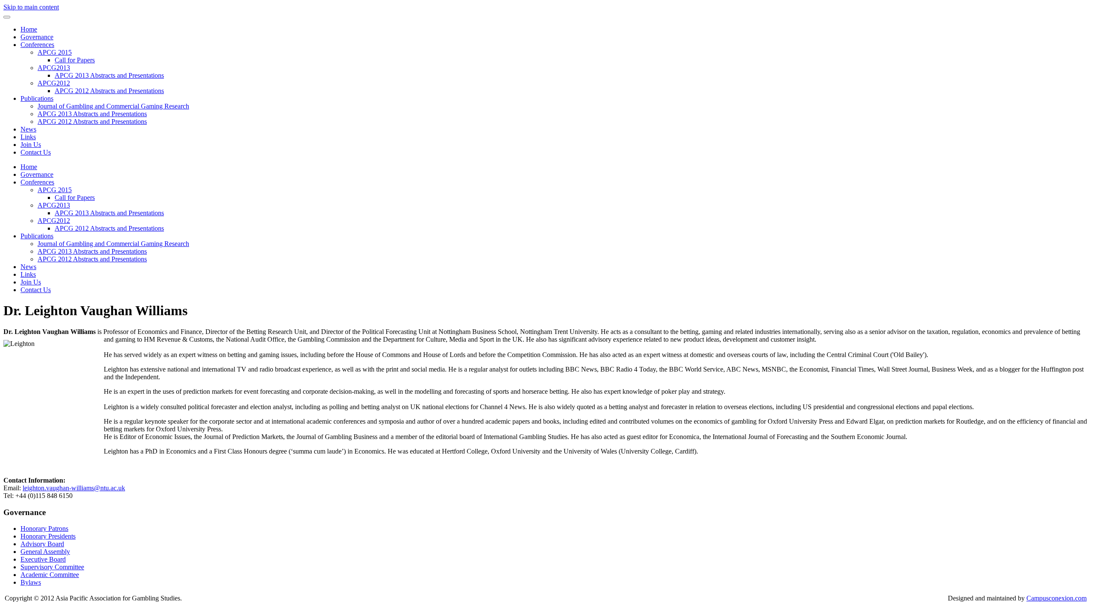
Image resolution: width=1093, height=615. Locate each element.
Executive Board (43, 559)
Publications (36, 98)
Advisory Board (42, 544)
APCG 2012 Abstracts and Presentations (109, 90)
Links (28, 137)
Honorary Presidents (48, 536)
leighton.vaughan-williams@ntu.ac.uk (74, 488)
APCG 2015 (55, 52)
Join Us (30, 144)
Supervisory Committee (52, 567)
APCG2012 (54, 83)
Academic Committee (49, 574)
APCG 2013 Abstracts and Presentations (109, 75)
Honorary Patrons (44, 528)
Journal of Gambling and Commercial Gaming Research (113, 106)
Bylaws (30, 582)
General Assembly (45, 551)
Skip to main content (31, 7)
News (28, 129)
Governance (36, 37)
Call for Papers (75, 60)
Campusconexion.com (1056, 598)
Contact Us (35, 152)
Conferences (37, 44)
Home (28, 29)
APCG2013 (54, 67)
